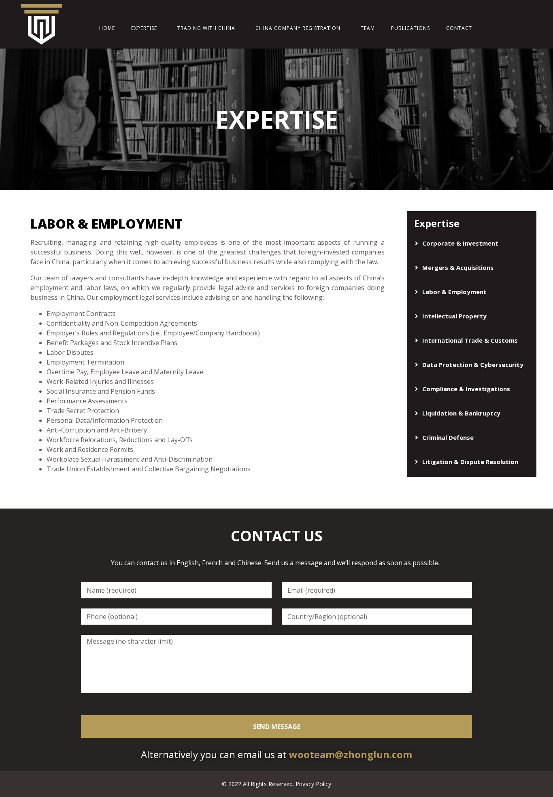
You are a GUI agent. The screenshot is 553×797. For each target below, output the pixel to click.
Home (107, 28)
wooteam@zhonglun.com (350, 754)
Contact (459, 28)
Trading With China (206, 28)
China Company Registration (297, 28)
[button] (472, 243)
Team (368, 28)
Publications (410, 28)
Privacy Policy (313, 784)
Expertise (144, 28)
